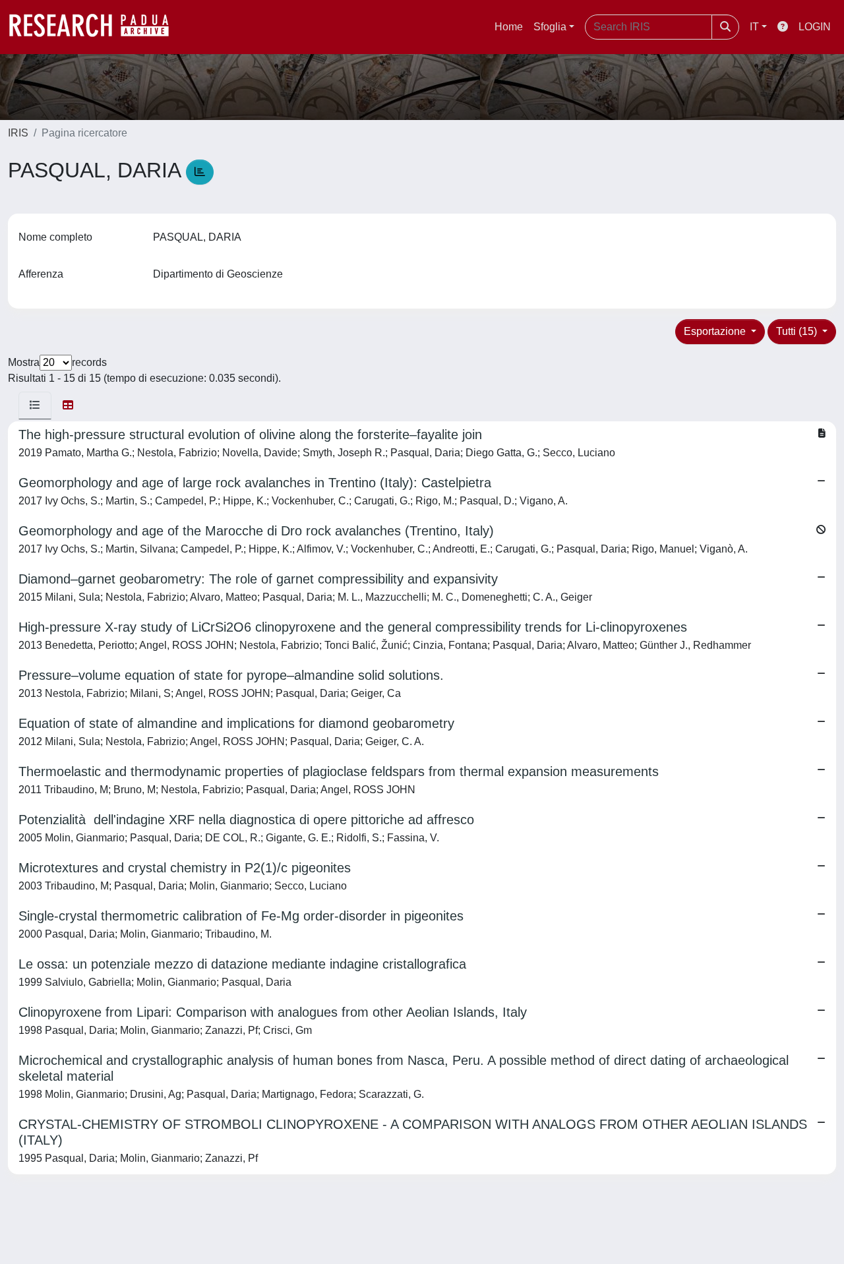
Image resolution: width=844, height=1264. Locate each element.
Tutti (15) (798, 331)
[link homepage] (95, 27)
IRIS (18, 132)
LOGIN (815, 26)
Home (509, 26)
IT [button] (754, 26)
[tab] (34, 405)
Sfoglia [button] (549, 26)
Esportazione (716, 331)
